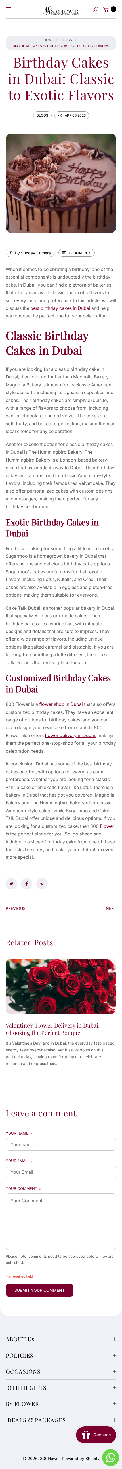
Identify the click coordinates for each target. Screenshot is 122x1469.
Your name (19, 1133)
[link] (11, 883)
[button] (96, 9)
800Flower (50, 1458)
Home (48, 40)
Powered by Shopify (81, 1458)
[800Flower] (61, 9)
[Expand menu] (8, 9)
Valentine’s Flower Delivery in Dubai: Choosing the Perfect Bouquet (53, 1028)
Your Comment (23, 1189)
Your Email (19, 1161)
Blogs (66, 40)
